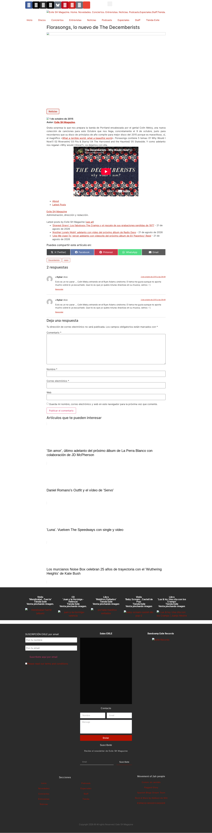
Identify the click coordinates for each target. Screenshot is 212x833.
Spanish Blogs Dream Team (151, 792)
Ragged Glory (151, 787)
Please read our (47, 663)
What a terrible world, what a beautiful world (87, 138)
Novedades (44, 788)
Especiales (123, 20)
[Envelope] (86, 5)
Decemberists (54, 260)
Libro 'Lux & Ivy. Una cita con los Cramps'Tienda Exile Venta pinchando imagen (172, 602)
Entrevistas (75, 20)
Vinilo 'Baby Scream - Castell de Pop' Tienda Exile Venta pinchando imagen (139, 602)
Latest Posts (59, 204)
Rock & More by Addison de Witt (151, 798)
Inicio (29, 20)
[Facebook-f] (28, 5)
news (66, 260)
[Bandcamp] (79, 5)
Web (49, 392)
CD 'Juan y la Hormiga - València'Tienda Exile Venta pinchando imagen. (73, 602)
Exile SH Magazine (64, 122)
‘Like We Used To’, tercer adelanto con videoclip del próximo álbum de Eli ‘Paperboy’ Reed (101, 235)
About (55, 201)
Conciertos (57, 20)
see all (89, 221)
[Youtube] (72, 5)
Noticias (91, 20)
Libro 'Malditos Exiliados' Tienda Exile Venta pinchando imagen (106, 600)
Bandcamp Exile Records (161, 633)
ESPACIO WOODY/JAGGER (151, 803)
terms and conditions (56, 663)
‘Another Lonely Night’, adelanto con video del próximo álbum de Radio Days (94, 232)
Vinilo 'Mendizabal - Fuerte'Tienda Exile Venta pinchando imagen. (40, 600)
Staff (137, 20)
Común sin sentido (151, 782)
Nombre (52, 369)
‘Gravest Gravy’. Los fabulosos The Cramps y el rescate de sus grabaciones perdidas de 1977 (103, 225)
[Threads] (50, 5)
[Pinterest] (65, 5)
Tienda (85, 799)
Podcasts (107, 20)
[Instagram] (43, 5)
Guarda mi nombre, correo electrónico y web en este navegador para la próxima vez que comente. (103, 404)
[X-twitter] (36, 5)
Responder (59, 289)
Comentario (54, 332)
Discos (42, 20)
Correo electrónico (58, 381)
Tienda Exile (152, 20)
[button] (109, 3)
